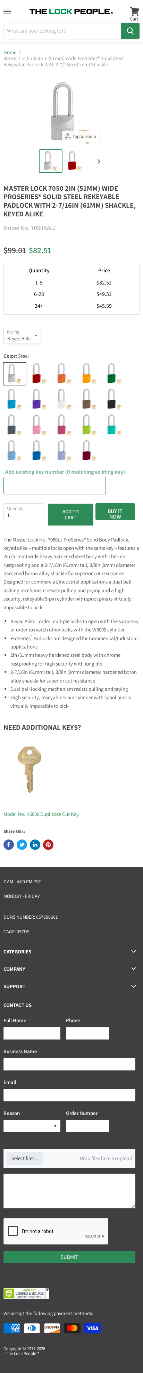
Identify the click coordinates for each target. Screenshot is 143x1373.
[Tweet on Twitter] (22, 844)
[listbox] (31, 1126)
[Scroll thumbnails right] (97, 161)
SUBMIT (69, 1257)
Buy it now (115, 513)
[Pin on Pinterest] (48, 844)
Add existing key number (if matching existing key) (65, 472)
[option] (27, 1126)
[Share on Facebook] (8, 844)
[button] (55, 1126)
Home (9, 52)
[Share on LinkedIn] (35, 844)
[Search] (130, 31)
